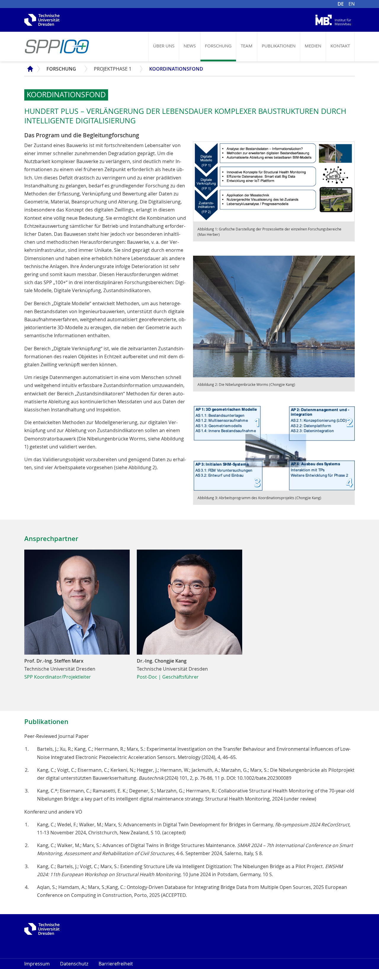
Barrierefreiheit (116, 963)
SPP (28, 69)
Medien (313, 46)
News (190, 46)
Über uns (163, 46)
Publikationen (279, 46)
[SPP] (56, 46)
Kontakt (340, 46)
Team (247, 46)
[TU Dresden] (42, 19)
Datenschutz (74, 963)
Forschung (218, 46)
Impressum (37, 963)
